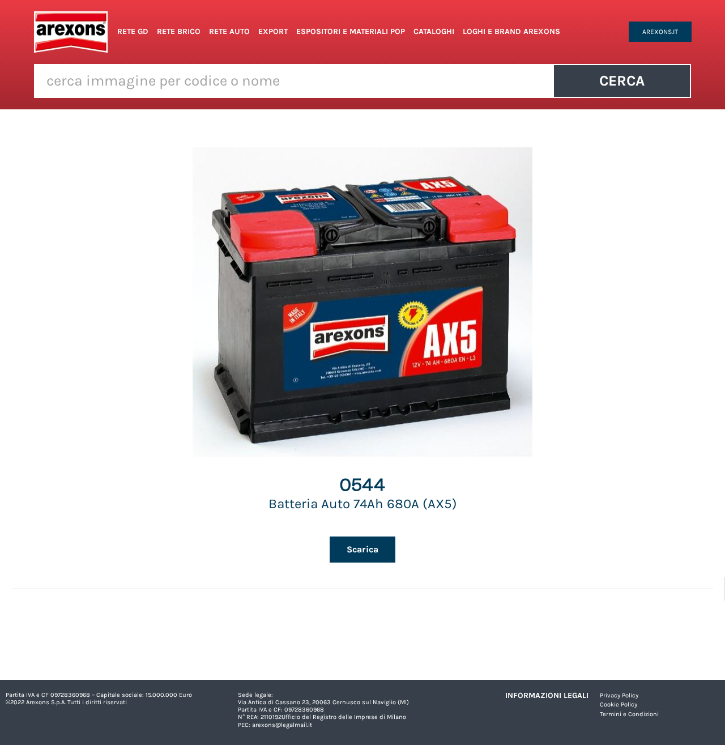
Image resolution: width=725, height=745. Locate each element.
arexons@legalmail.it (282, 725)
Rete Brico (179, 31)
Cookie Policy (618, 704)
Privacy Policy (619, 695)
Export (273, 31)
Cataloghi (433, 31)
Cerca (622, 81)
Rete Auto (229, 31)
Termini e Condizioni (629, 714)
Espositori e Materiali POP (350, 31)
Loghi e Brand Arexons (511, 31)
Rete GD (132, 31)
